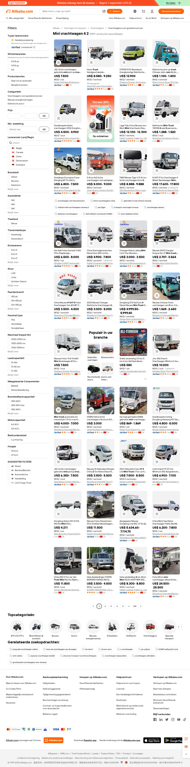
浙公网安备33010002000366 (143, 762)
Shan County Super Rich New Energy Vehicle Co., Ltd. (166, 82)
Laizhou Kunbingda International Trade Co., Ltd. (133, 371)
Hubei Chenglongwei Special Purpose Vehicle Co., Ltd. (100, 534)
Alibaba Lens (12, 740)
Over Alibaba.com (14, 677)
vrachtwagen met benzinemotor (71, 201)
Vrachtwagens (97, 28)
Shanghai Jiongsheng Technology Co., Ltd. (166, 138)
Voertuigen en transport (75, 28)
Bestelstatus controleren (164, 694)
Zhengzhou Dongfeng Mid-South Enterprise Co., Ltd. (133, 537)
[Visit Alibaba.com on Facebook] (155, 719)
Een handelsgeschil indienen (129, 694)
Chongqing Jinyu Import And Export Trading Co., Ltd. (67, 138)
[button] (104, 11)
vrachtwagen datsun (155, 207)
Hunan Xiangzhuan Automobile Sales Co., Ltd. (67, 590)
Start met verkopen (162, 689)
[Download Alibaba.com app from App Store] (152, 740)
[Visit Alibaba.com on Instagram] (173, 719)
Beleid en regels (50, 714)
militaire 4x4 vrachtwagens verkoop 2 (73, 207)
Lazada (95, 753)
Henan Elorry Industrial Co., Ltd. (133, 319)
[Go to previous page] (93, 606)
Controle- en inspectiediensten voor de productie (57, 707)
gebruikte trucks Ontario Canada (137, 201)
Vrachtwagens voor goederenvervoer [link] (125, 28)
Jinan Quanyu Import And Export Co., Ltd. (100, 190)
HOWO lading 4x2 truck (168, 649)
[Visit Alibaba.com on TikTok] (184, 719)
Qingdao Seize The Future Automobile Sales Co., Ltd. (166, 371)
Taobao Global (107, 753)
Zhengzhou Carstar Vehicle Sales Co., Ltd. (67, 482)
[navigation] (28, 317)
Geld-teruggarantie (51, 689)
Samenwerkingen (161, 708)
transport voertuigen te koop (126, 207)
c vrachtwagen (126, 649)
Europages (138, 753)
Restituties (121, 700)
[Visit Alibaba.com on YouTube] (178, 719)
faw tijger (102, 207)
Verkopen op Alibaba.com (165, 683)
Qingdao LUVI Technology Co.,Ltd (166, 482)
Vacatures (10, 703)
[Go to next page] (140, 606)
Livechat (120, 689)
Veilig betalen (49, 683)
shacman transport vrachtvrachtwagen (79, 656)
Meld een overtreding (126, 714)
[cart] (144, 12)
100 (134, 606)
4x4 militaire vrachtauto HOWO (99, 214)
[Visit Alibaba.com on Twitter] (167, 719)
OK (44, 116)
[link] (186, 739)
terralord (89, 649)
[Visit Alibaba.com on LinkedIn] (161, 719)
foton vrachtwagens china (104, 201)
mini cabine (17, 656)
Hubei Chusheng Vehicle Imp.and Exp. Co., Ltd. (100, 263)
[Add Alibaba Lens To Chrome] (53, 740)
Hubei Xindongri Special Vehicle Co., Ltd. (166, 190)
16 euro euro (106, 649)
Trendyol (127, 753)
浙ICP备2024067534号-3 (170, 762)
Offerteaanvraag (87, 689)
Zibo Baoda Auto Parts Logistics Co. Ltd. (133, 190)
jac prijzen (145, 649)
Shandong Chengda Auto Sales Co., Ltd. (67, 190)
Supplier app (90, 740)
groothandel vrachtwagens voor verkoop (29, 662)
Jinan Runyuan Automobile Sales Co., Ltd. (100, 86)
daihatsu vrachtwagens (67, 214)
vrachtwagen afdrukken (145, 656)
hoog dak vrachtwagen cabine (25, 649)
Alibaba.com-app (131, 740)
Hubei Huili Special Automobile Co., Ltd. (67, 82)
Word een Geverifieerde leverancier (164, 701)
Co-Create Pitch (13, 689)
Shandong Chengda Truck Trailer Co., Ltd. (100, 315)
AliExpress (52, 753)
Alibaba (56, 28)
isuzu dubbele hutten (129, 214)
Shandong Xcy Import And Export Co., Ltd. (67, 534)
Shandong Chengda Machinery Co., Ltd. (67, 315)
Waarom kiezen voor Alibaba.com (21, 683)
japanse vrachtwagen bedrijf (43, 656)
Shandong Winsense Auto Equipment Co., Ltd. (133, 263)
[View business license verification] (121, 762)
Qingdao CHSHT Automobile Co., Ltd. (67, 263)
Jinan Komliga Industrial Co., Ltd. (100, 429)
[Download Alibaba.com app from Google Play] (174, 740)
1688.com (64, 753)
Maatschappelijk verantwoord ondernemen (19, 695)
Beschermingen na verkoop (55, 700)
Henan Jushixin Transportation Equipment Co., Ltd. (133, 482)
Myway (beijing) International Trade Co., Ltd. (166, 429)
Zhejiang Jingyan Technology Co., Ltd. (133, 82)
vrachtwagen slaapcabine (115, 656)
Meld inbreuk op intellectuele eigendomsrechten (129, 707)
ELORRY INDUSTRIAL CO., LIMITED (100, 590)
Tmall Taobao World (80, 753)
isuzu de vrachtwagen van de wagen (61, 649)
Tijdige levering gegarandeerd (56, 694)
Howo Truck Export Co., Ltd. (132, 429)
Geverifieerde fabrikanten (91, 683)
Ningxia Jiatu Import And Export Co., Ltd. (166, 263)
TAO (118, 753)
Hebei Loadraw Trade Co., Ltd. (133, 138)
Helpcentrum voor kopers (128, 683)
